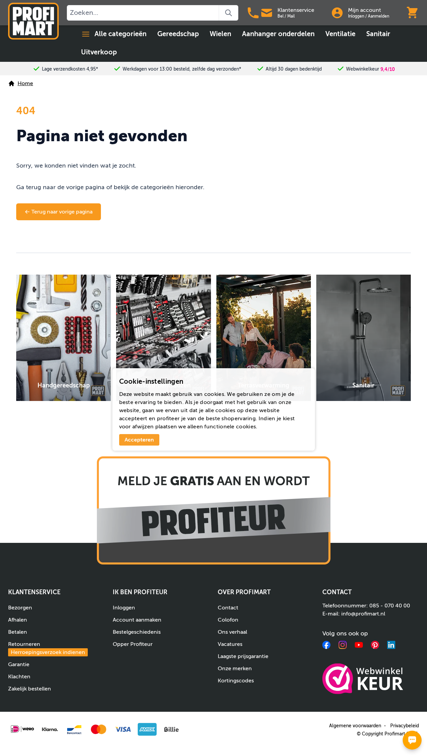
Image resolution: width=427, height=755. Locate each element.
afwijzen (143, 427)
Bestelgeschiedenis (137, 632)
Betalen (17, 632)
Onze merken (235, 668)
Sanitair (378, 34)
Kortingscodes (236, 681)
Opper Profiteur (133, 644)
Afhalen (17, 620)
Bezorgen (20, 608)
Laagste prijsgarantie (243, 656)
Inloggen (356, 16)
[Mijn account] (337, 13)
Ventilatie (340, 34)
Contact (228, 608)
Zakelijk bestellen (29, 689)
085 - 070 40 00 (389, 606)
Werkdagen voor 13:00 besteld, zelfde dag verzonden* (182, 69)
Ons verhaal (232, 632)
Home (25, 83)
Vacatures (230, 644)
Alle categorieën (120, 34)
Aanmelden (378, 16)
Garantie (18, 664)
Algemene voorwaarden (355, 725)
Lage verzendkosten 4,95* (70, 69)
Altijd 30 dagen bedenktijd (294, 69)
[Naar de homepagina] (33, 21)
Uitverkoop (99, 52)
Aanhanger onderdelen (278, 34)
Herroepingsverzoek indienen (48, 652)
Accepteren (139, 440)
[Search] (228, 13)
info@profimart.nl (363, 614)
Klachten (19, 677)
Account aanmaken (137, 620)
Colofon (228, 620)
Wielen (220, 34)
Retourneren (46, 648)
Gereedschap (178, 34)
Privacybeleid (404, 725)
